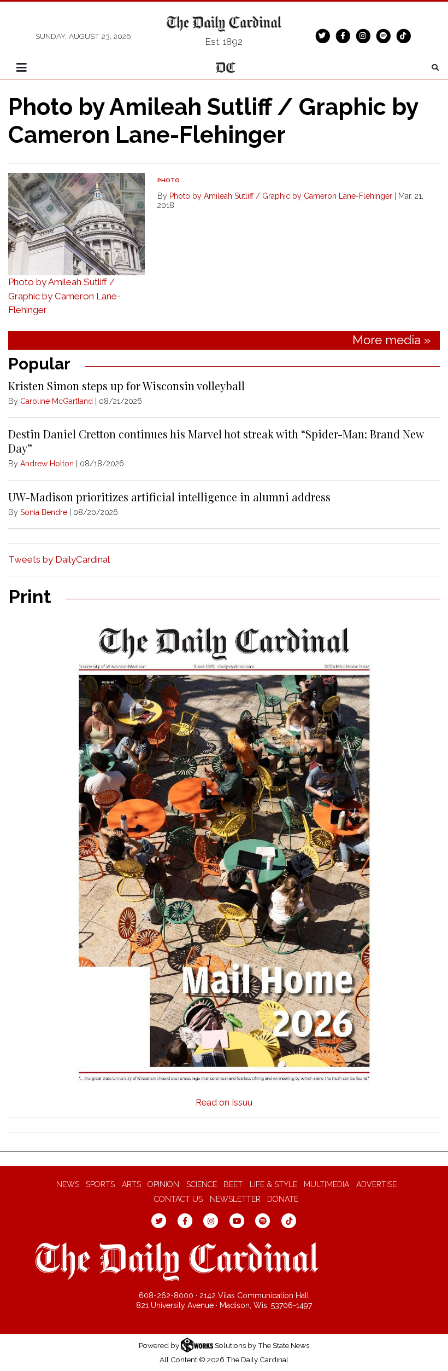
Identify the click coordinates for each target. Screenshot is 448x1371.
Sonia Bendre (43, 512)
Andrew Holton (47, 463)
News (67, 1184)
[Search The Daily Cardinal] (435, 67)
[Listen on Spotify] (383, 35)
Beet (233, 1184)
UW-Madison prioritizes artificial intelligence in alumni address (169, 496)
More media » (391, 340)
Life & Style (273, 1184)
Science (201, 1184)
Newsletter (235, 1199)
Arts (131, 1184)
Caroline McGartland (56, 401)
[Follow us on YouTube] (236, 1220)
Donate (282, 1199)
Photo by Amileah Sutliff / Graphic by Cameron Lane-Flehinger (64, 295)
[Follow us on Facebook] (342, 35)
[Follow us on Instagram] (362, 35)
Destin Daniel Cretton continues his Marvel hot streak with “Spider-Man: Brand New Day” (215, 440)
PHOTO (168, 180)
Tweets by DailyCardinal (59, 559)
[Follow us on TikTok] (403, 35)
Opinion (163, 1184)
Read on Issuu (224, 1102)
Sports (100, 1184)
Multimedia (326, 1184)
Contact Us (178, 1199)
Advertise (376, 1184)
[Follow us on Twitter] (322, 35)
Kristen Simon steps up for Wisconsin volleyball (126, 385)
